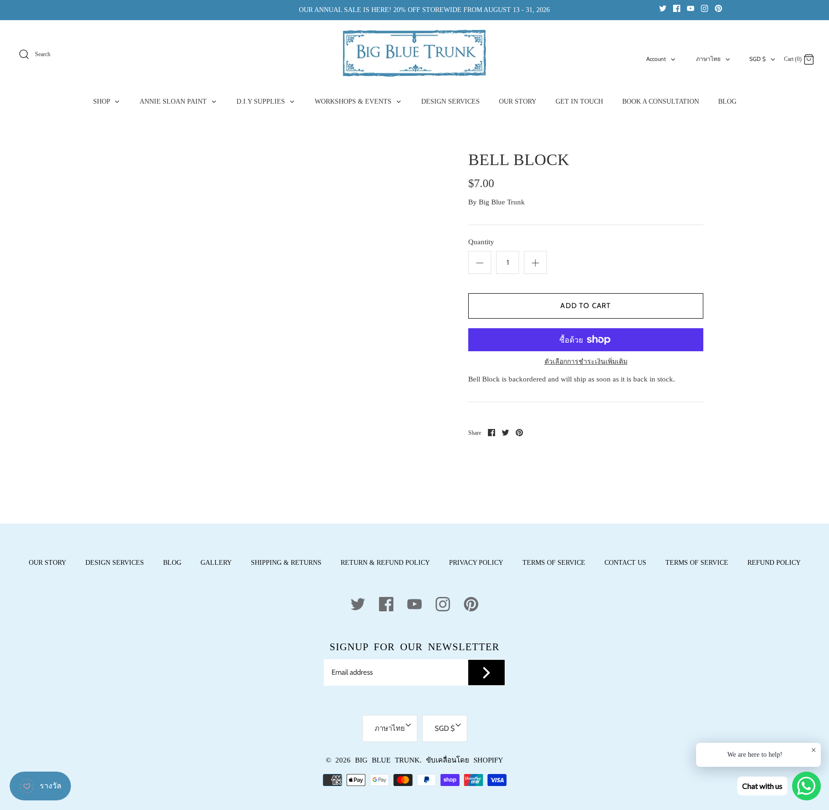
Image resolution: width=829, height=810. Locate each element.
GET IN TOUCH (579, 101)
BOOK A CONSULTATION (660, 101)
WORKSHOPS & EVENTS (354, 101)
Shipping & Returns (286, 562)
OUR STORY (517, 101)
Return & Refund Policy (385, 562)
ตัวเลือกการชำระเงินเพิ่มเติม (586, 361)
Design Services (114, 562)
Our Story (47, 562)
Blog (172, 562)
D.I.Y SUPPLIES (262, 101)
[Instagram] (704, 7)
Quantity (481, 242)
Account (656, 58)
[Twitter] (662, 7)
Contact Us (625, 562)
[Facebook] (676, 7)
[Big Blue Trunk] (414, 53)
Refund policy (774, 562)
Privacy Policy (476, 562)
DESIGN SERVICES (450, 101)
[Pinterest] (718, 7)
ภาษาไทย (708, 58)
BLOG (727, 101)
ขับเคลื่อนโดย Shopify (464, 760)
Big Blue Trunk (502, 202)
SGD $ (757, 58)
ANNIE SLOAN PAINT (174, 101)
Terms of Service (553, 562)
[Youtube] (690, 7)
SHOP (102, 101)
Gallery (216, 562)
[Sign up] (486, 673)
